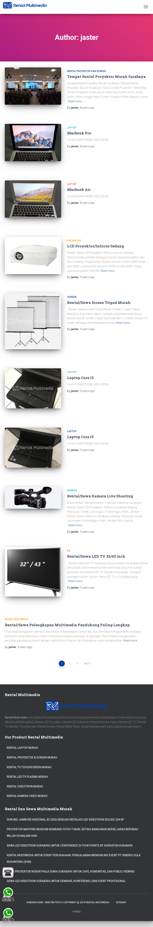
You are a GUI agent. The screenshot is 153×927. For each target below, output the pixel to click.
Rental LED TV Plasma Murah (27, 776)
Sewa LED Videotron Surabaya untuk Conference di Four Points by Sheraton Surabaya (70, 845)
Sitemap (121, 902)
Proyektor (74, 240)
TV (68, 551)
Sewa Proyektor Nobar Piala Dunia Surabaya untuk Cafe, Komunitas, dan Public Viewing (71, 871)
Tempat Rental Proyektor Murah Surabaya (106, 76)
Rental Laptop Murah (22, 747)
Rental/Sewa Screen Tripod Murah (98, 302)
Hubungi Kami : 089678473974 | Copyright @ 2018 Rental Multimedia (68, 902)
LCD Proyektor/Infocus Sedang (95, 246)
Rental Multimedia (16, 619)
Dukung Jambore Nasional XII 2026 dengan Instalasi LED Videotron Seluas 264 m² (65, 819)
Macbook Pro (79, 133)
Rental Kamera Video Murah (27, 796)
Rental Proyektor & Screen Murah (32, 757)
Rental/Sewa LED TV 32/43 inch (96, 556)
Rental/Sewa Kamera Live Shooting (100, 496)
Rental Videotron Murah (25, 786)
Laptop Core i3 (80, 377)
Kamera (72, 490)
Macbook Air (79, 189)
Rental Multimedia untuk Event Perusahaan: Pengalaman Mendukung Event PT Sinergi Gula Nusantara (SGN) (73, 859)
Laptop (71, 127)
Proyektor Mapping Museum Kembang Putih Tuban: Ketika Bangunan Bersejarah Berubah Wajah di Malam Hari (72, 833)
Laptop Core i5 (80, 436)
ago (87, 107)
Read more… (76, 101)
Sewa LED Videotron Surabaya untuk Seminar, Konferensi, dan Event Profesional (66, 881)
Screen (71, 297)
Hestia (76, 911)
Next (87, 663)
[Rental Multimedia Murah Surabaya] (25, 5)
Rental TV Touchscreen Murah (29, 767)
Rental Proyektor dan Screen (86, 71)
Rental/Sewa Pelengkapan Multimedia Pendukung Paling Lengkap (67, 624)
